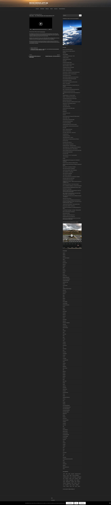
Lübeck (64, 361)
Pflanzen (78, 481)
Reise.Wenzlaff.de (38, 3)
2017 (64, 473)
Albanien (64, 254)
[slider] (40, 29)
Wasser (79, 486)
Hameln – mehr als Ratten (66, 83)
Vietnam (64, 462)
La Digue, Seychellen (66, 57)
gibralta (40, 49)
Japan (63, 340)
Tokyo (64, 449)
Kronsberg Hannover (66, 134)
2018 (66, 473)
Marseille (64, 374)
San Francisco (65, 418)
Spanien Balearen (65, 429)
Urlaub (71, 486)
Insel (73, 478)
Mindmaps (47, 8)
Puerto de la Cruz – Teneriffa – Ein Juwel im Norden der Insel (71, 72)
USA (63, 455)
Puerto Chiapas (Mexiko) (66, 405)
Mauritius (64, 376)
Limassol (64, 355)
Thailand (67, 486)
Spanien (64, 428)
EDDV (70, 475)
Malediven (64, 371)
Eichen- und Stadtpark (76, 475)
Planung (64, 483)
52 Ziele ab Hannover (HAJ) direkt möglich (68, 119)
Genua (64, 308)
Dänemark (64, 290)
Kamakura (64, 343)
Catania (64, 283)
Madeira (64, 364)
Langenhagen (65, 353)
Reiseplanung (68, 483)
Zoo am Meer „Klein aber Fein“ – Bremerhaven (69, 132)
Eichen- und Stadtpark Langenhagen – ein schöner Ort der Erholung (72, 185)
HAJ (63, 478)
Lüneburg (64, 363)
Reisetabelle (42, 8)
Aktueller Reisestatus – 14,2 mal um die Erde (69, 95)
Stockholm (64, 439)
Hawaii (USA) (64, 319)
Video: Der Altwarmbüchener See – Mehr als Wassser (70, 148)
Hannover (64, 314)
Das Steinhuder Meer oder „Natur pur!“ (68, 179)
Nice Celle (64, 114)
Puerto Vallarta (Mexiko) (66, 408)
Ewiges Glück (65, 60)
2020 (69, 473)
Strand (64, 486)
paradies (72, 481)
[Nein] (109, 503)
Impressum (55, 8)
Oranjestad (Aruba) (65, 392)
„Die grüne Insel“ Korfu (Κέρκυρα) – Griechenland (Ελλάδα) (71, 204)
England (37, 49)
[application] (40, 23)
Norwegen (64, 390)
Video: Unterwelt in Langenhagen (67, 173)
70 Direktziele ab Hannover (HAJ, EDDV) (68, 67)
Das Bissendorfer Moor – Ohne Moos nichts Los (69, 145)
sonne (70, 484)
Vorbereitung (64, 463)
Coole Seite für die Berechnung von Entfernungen (70, 98)
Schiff (72, 483)
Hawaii (64, 317)
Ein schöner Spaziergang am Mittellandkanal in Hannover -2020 (72, 187)
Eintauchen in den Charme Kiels (67, 87)
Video (63, 460)
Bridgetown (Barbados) (66, 277)
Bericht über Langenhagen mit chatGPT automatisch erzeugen (71, 101)
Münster (64, 382)
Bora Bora (64, 270)
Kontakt (51, 8)
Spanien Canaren (65, 431)
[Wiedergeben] (30, 29)
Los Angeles (64, 358)
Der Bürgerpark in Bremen (66, 135)
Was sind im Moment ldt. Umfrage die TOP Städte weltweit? (71, 116)
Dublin (64, 296)
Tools (63, 450)
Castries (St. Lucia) (65, 282)
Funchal (64, 306)
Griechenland (65, 311)
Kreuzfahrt (76, 478)
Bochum (64, 269)
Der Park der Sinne (65, 140)
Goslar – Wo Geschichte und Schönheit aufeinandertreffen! (71, 89)
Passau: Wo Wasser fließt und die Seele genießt (69, 78)
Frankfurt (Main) (65, 303)
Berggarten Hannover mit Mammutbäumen (69, 51)
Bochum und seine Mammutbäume (68, 49)
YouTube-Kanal (42, 31)
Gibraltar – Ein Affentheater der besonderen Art (69, 96)
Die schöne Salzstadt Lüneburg (67, 80)
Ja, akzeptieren (69, 503)
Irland (63, 335)
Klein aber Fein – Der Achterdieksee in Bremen (69, 103)
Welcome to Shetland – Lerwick (67, 65)
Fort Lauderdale (65, 301)
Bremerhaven (65, 275)
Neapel (64, 384)
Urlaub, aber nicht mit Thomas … (67, 198)
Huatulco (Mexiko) (65, 327)
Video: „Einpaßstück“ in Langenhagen (68, 171)
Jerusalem (64, 342)
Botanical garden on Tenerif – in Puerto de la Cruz (69, 73)
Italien (64, 337)
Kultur (80, 478)
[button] (41, 24)
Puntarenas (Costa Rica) (66, 410)
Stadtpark (77, 484)
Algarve (64, 259)
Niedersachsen (65, 389)
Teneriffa (64, 444)
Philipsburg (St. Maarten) (66, 397)
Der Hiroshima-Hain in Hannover (67, 142)
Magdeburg (64, 52)
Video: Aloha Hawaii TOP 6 (66, 106)
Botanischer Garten (78, 473)
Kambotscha (64, 345)
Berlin (63, 267)
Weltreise (64, 465)
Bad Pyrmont (65, 109)
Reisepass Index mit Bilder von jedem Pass (69, 205)
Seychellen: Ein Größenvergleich (67, 62)
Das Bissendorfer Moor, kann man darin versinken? (70, 124)
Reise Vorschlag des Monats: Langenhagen (69, 211)
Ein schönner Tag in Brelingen (67, 122)
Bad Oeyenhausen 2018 (66, 213)
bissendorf (72, 473)
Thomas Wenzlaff (39, 14)
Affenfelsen (33, 49)
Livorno (64, 356)
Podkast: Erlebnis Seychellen (67, 59)
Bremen (64, 272)
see (63, 484)
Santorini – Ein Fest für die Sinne (67, 70)
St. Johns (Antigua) (65, 436)
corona (68, 475)
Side (63, 426)
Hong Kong (64, 324)
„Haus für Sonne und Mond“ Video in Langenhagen (70, 170)
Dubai (63, 295)
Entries (53, 500)
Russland (64, 416)
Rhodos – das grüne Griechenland (67, 129)
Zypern (64, 468)
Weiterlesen (82, 503)
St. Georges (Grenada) (66, 434)
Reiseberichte (65, 413)
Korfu (63, 350)
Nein (76, 503)
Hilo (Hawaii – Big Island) (66, 322)
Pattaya (64, 395)
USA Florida (64, 457)
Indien (64, 332)
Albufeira (64, 256)
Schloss (75, 483)
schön (78, 483)
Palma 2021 (64, 127)
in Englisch (64, 330)
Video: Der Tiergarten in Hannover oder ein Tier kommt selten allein (72, 150)
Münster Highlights (65, 54)
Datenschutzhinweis (62, 8)
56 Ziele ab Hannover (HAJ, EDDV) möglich (69, 108)
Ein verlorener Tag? (65, 153)
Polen (63, 400)
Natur (64, 481)
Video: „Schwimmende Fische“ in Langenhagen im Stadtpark (71, 176)
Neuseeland (64, 387)
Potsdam (64, 158)
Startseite (37, 8)
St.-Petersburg (65, 437)
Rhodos (64, 415)
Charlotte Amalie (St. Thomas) (67, 288)
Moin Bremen (65, 111)
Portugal (64, 402)
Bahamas (64, 264)
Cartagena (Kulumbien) (66, 280)
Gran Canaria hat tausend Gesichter (68, 121)
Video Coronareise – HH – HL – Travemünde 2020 (70, 155)
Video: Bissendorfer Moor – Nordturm (68, 137)
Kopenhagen (64, 348)
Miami (64, 379)
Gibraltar (64, 309)
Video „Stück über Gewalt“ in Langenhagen (69, 168)
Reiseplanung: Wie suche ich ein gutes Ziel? (69, 216)
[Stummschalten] (49, 29)
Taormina (64, 442)
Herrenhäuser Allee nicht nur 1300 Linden (68, 178)
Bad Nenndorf (65, 262)
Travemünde (64, 452)
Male (63, 369)
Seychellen (66, 484)
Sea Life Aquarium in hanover (67, 75)
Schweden (64, 423)
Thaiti (63, 447)
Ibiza (63, 329)
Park (75, 481)
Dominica (64, 293)
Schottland (64, 421)
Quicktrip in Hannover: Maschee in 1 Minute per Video (70, 162)
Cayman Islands (65, 285)
